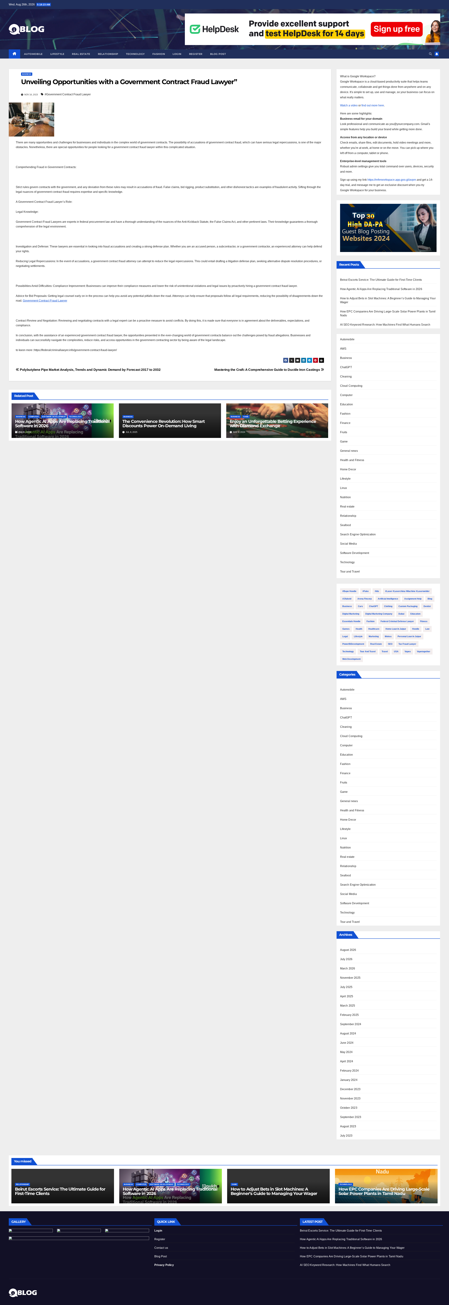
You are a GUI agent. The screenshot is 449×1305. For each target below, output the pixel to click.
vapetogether (423, 651)
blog (430, 599)
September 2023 (350, 1117)
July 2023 (346, 1135)
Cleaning (346, 376)
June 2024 (347, 1042)
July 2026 (346, 959)
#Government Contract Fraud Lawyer (68, 94)
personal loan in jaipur (409, 636)
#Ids (377, 591)
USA (396, 651)
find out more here (372, 105)
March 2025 (347, 1005)
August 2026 (348, 949)
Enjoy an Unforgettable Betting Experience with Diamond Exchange (273, 423)
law (427, 629)
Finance (345, 422)
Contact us (161, 1247)
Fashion (158, 54)
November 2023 (350, 1098)
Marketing (374, 636)
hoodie (415, 629)
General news (349, 450)
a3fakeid (346, 599)
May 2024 (346, 1052)
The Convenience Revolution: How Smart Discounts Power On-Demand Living (163, 423)
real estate (376, 644)
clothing (388, 606)
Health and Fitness (352, 460)
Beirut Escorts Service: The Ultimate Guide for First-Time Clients (381, 279)
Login (177, 54)
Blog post (218, 54)
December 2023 (350, 1089)
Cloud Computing (351, 385)
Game (246, 417)
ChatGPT (346, 367)
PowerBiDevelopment (353, 644)
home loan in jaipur (396, 629)
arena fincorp (364, 599)
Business (26, 74)
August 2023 (348, 1126)
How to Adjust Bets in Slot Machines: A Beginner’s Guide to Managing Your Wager (274, 1191)
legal (345, 636)
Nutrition (345, 497)
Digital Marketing (350, 614)
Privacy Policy (164, 1264)
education (415, 614)
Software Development (54, 417)
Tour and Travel (350, 571)
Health (359, 629)
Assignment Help (412, 599)
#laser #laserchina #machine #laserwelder (407, 591)
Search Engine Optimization (358, 534)
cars (360, 606)
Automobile (33, 54)
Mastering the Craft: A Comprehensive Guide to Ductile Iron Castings (267, 370)
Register (195, 54)
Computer (34, 417)
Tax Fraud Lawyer (407, 644)
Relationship (108, 54)
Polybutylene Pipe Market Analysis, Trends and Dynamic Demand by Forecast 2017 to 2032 (90, 370)
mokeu (388, 636)
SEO (390, 644)
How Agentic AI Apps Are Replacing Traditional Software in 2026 (62, 423)
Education (346, 404)
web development (351, 659)
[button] (430, 53)
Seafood (345, 525)
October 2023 (348, 1107)
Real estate (81, 54)
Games (346, 629)
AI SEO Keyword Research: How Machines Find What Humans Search (385, 324)
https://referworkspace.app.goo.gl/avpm (391, 179)
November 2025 (350, 977)
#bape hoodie (349, 591)
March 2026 (347, 968)
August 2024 (348, 1033)
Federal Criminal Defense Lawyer (397, 621)
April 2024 (346, 1061)
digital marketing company (378, 614)
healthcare (373, 629)
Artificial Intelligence (388, 599)
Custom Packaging (407, 606)
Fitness (423, 621)
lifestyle (358, 636)
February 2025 (349, 1014)
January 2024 (348, 1079)
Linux (343, 487)
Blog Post (160, 1256)
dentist (427, 606)
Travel (385, 651)
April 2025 (346, 996)
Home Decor (348, 469)
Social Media (348, 543)
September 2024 (350, 1024)
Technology (135, 54)
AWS (343, 348)
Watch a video (349, 105)
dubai (401, 614)
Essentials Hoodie (351, 621)
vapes (408, 651)
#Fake (366, 591)
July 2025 (346, 987)
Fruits (343, 432)
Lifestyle (57, 54)
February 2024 (349, 1070)
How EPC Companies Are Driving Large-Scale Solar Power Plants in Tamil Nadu (384, 1191)
